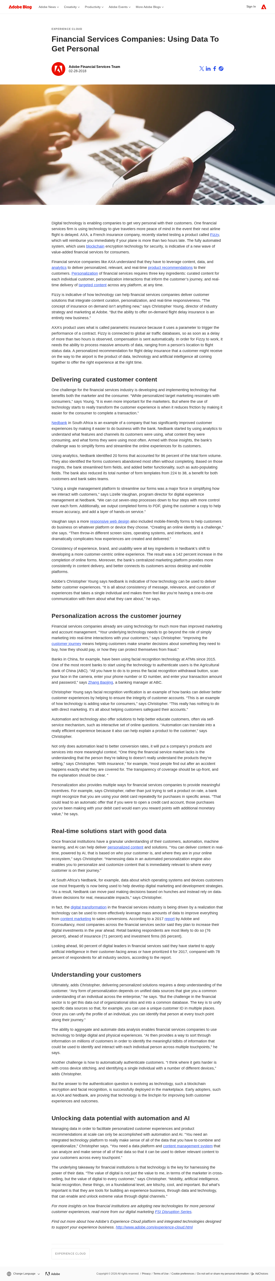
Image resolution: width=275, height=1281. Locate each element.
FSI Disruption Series (173, 1212)
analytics (59, 267)
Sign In (251, 6)
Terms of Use (161, 1273)
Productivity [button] (93, 7)
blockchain (95, 246)
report (170, 919)
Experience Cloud (67, 29)
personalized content (125, 847)
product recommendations (170, 267)
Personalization (85, 273)
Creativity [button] (70, 7)
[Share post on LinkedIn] (208, 69)
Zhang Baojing (100, 682)
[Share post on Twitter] (201, 69)
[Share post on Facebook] (214, 69)
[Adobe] (263, 7)
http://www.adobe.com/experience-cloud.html (154, 1227)
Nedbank (59, 423)
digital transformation (89, 907)
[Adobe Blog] (22, 7)
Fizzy (214, 235)
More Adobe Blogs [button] (148, 7)
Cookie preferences (182, 1273)
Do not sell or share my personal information (223, 1273)
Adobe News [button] (47, 7)
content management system (188, 1146)
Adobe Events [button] (118, 7)
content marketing (75, 919)
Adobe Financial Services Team (94, 67)
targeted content (93, 285)
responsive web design (109, 521)
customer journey (66, 644)
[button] (23, 1274)
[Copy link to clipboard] (221, 69)
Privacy (146, 1273)
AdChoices (261, 1273)
